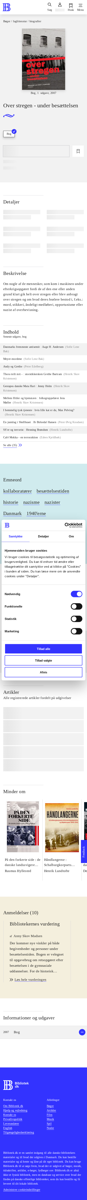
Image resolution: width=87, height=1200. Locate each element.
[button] (43, 1032)
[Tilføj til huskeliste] (78, 151)
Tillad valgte (43, 660)
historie (10, 502)
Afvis (43, 672)
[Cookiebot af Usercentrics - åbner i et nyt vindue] (64, 525)
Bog (9, 133)
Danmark (12, 513)
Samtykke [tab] (16, 536)
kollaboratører (17, 491)
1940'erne (36, 513)
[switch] (76, 606)
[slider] (43, 61)
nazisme (31, 502)
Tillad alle (43, 648)
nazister (52, 502)
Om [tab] (71, 536)
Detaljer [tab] (43, 536)
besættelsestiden (53, 491)
